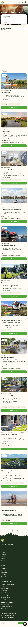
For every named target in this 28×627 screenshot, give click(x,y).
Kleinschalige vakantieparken (8, 613)
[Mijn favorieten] (20, 2)
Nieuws (3, 558)
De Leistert (4, 599)
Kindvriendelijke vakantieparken (9, 615)
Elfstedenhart (5, 93)
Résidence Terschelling (8, 510)
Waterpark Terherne (7, 207)
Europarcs (4, 574)
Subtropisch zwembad (7, 608)
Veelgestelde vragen (6, 563)
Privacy (3, 552)
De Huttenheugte (5, 597)
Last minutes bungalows (7, 617)
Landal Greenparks (6, 579)
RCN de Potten (5, 131)
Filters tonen (22, 623)
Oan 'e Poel (4, 283)
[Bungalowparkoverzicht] (5, 2)
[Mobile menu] (25, 2)
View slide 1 (12, 87)
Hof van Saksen (5, 588)
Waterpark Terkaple (7, 357)
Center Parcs (4, 576)
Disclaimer (4, 554)
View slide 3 (15, 87)
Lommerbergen (5, 595)
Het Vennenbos (5, 586)
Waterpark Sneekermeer (9, 170)
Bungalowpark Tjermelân (9, 434)
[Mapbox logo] (4, 71)
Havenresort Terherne (8, 245)
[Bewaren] (24, 76)
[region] (14, 52)
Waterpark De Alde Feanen (9, 473)
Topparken (4, 572)
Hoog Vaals (4, 590)
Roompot (3, 570)
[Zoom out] (25, 35)
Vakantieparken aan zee (7, 611)
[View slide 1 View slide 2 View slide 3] (14, 81)
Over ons (3, 556)
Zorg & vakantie (5, 604)
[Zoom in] (25, 33)
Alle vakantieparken (6, 581)
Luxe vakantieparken (6, 606)
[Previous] (3, 83)
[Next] (25, 83)
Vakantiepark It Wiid (7, 396)
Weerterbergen (5, 592)
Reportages (4, 560)
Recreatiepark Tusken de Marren (11, 320)
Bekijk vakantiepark (14, 107)
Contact (3, 565)
